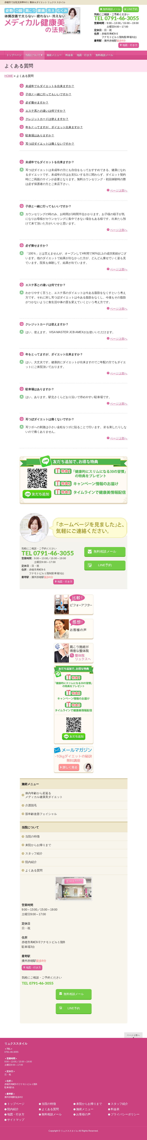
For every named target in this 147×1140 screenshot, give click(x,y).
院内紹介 (31, 862)
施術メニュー (84, 1109)
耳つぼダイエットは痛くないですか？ (49, 143)
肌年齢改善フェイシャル (41, 813)
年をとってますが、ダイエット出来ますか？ (54, 127)
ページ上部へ (118, 190)
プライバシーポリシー (125, 1114)
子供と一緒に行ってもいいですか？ (48, 94)
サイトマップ (15, 1119)
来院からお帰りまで (38, 845)
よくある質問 (33, 870)
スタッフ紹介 (33, 853)
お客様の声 (83, 1114)
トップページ (15, 1103)
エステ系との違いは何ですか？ (45, 110)
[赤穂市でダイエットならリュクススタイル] (42, 30)
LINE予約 (132, 9)
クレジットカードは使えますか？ (46, 119)
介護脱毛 (31, 805)
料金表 (115, 1109)
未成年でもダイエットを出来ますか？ (49, 86)
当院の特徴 (32, 836)
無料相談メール (111, 9)
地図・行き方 (129, 45)
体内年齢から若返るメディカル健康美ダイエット (44, 795)
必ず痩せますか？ (36, 102)
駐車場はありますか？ (39, 135)
